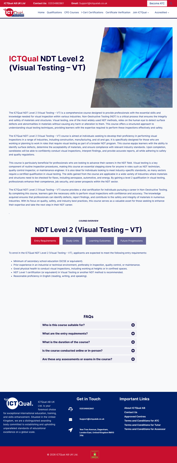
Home (41, 12)
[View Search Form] (171, 3)
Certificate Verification (118, 12)
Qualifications (54, 12)
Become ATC (157, 3)
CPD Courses (71, 12)
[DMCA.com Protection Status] (110, 454)
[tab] (45, 241)
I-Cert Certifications (92, 12)
